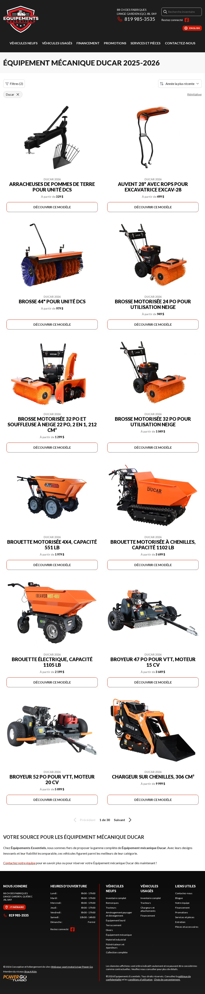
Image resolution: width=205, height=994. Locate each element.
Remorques (112, 902)
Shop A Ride (30, 971)
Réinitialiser (194, 94)
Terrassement (113, 925)
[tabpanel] (72, 908)
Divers (109, 930)
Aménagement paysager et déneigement (119, 914)
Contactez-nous (180, 43)
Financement (87, 43)
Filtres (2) (16, 83)
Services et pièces (146, 43)
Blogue (179, 898)
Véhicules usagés (57, 43)
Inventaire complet (116, 898)
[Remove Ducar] (18, 94)
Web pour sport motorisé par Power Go (72, 966)
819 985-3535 (140, 19)
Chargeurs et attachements (148, 909)
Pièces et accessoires (186, 926)
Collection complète (117, 952)
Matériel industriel (116, 939)
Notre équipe (182, 902)
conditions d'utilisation (140, 979)
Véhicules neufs (24, 43)
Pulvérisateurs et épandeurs (115, 946)
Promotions (115, 43)
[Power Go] (48, 978)
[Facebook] (186, 20)
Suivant (119, 820)
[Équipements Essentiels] (20, 19)
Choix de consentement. (167, 979)
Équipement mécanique (119, 934)
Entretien (180, 922)
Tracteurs (111, 907)
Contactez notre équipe (19, 863)
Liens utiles (185, 886)
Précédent (87, 820)
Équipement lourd (115, 920)
